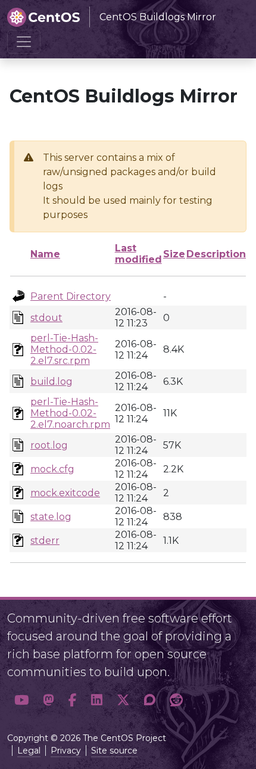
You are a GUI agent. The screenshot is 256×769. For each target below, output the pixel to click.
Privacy (66, 750)
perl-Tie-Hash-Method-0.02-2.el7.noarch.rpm (70, 413)
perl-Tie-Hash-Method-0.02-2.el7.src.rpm (64, 349)
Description (216, 254)
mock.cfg (52, 469)
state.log (50, 516)
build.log (51, 381)
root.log (49, 445)
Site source (114, 750)
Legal (28, 750)
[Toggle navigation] (23, 42)
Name (45, 254)
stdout (46, 317)
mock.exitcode (65, 493)
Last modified (138, 253)
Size (174, 254)
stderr (45, 540)
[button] (21, 700)
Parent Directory (70, 296)
